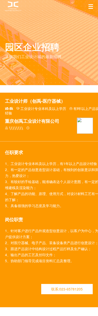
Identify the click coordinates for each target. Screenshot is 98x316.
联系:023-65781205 (67, 288)
